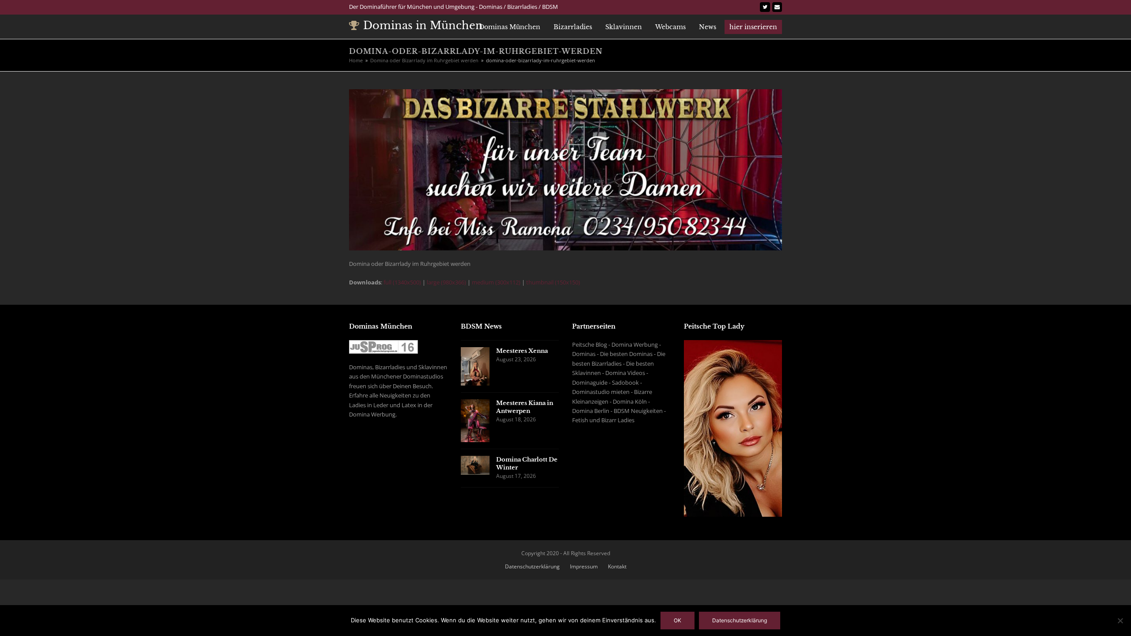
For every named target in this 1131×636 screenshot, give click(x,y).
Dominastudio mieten (601, 392)
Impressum (584, 566)
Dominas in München (423, 25)
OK (677, 620)
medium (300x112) (496, 282)
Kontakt (617, 566)
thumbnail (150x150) (553, 282)
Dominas (584, 354)
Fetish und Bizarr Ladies (603, 420)
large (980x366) (446, 282)
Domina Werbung (634, 344)
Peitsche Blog (589, 344)
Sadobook (625, 382)
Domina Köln (630, 401)
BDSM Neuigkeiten (638, 411)
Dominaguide (589, 382)
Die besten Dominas (626, 354)
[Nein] (1120, 620)
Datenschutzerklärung (532, 566)
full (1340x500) (402, 282)
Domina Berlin (590, 411)
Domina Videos (625, 373)
